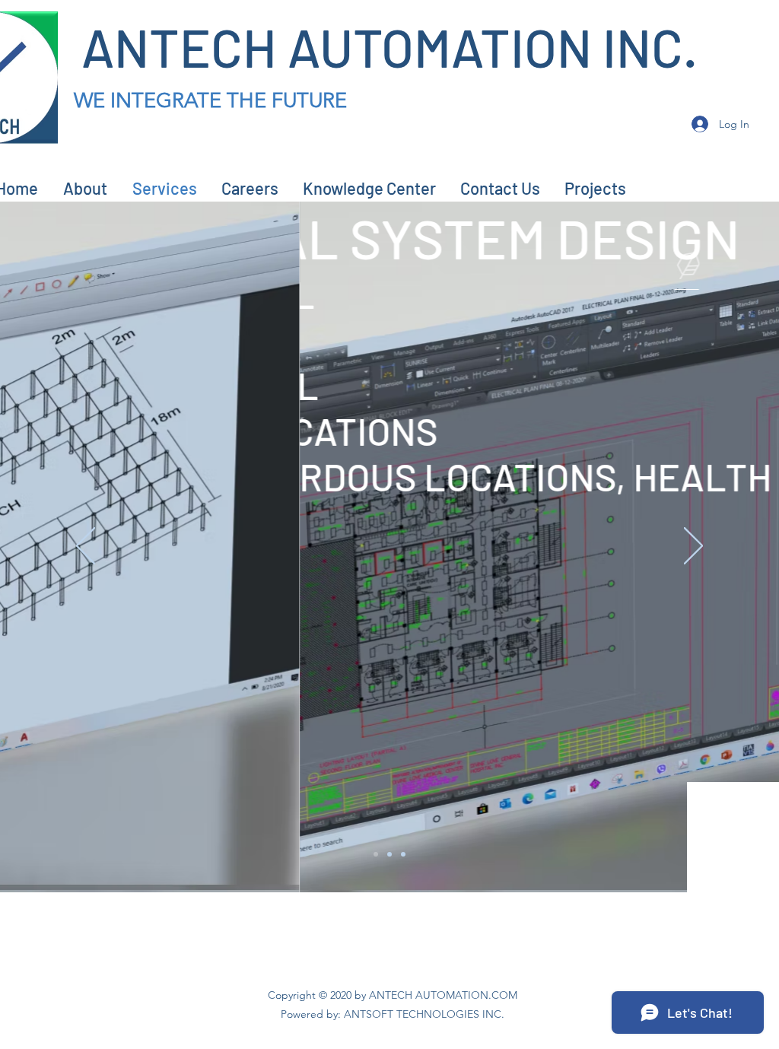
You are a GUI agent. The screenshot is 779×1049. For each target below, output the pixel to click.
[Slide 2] (389, 854)
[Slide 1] (376, 854)
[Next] (693, 547)
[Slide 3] (403, 854)
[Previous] (85, 547)
